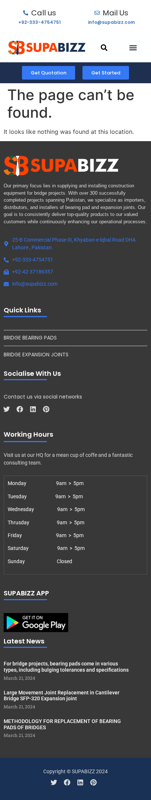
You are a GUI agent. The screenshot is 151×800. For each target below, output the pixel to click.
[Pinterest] (46, 409)
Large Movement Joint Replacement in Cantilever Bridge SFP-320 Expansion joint (61, 696)
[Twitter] (6, 409)
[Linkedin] (33, 409)
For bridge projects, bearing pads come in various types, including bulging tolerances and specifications (66, 667)
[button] (104, 47)
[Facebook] (19, 409)
